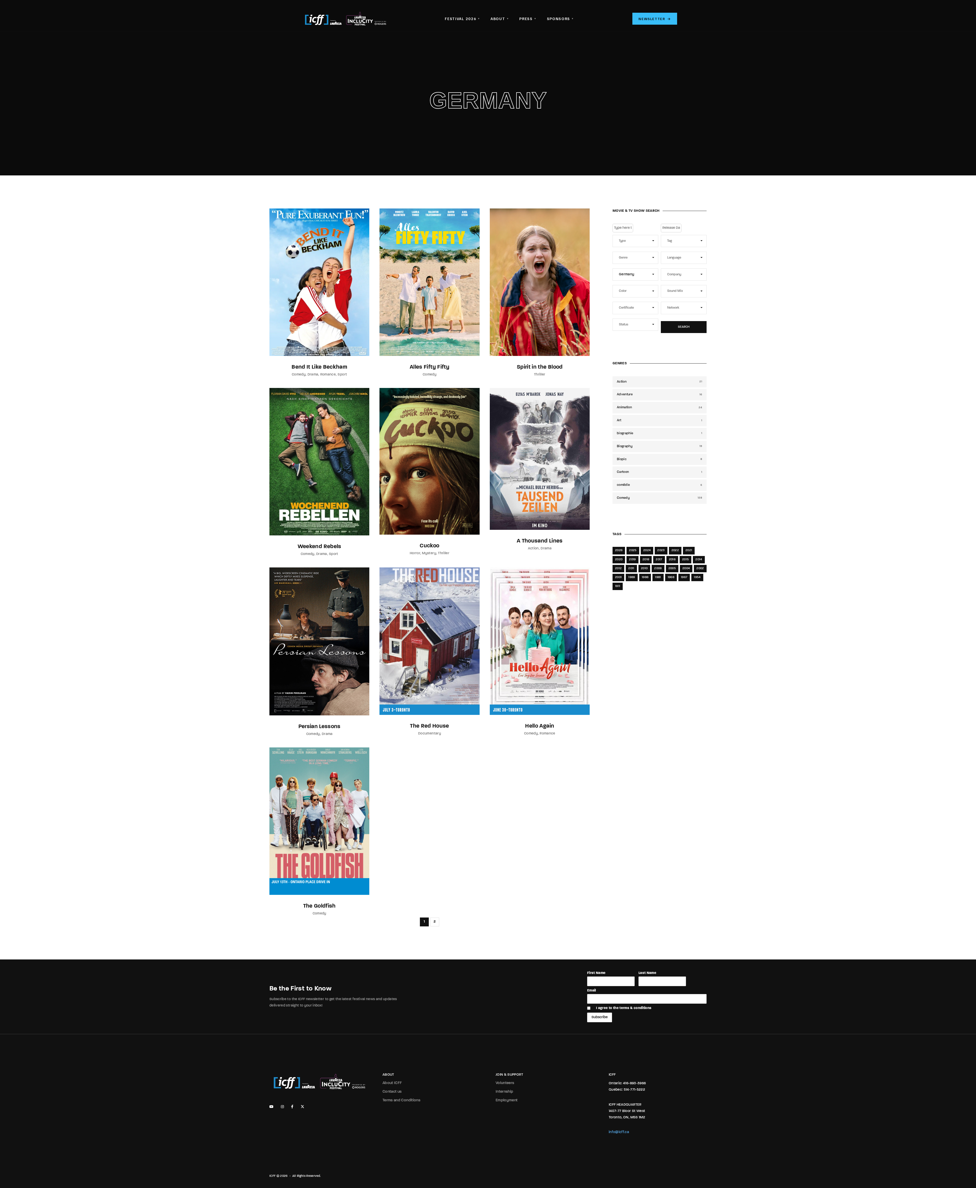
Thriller (539, 375)
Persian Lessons (319, 727)
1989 (631, 577)
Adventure (659, 394)
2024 (647, 550)
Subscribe (599, 1017)
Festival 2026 (462, 18)
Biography (659, 446)
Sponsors (560, 18)
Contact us (392, 1092)
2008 (658, 568)
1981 (658, 577)
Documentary (429, 733)
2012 (618, 568)
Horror (415, 553)
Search (684, 326)
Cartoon (659, 472)
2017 (659, 559)
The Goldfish (319, 906)
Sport (342, 375)
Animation (659, 407)
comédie (659, 485)
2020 (618, 559)
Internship (504, 1092)
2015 (685, 559)
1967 (684, 577)
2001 (618, 577)
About (500, 18)
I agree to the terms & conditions (624, 1008)
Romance (328, 375)
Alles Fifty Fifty (429, 367)
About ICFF (392, 1083)
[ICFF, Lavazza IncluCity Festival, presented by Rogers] (345, 18)
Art (659, 420)
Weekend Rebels (319, 547)
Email (591, 990)
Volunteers (505, 1083)
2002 (700, 568)
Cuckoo (429, 546)
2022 (675, 550)
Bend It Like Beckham (319, 367)
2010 (644, 568)
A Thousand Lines (540, 541)
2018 (646, 559)
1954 (697, 577)
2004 (686, 568)
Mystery (429, 553)
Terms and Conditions (401, 1100)
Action (533, 548)
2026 (618, 550)
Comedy (299, 375)
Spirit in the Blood (540, 367)
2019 (632, 559)
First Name (596, 973)
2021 (688, 550)
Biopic (659, 459)
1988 (645, 577)
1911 (617, 586)
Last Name (647, 973)
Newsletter (654, 19)
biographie (659, 433)
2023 (661, 550)
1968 (671, 577)
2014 (698, 559)
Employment (507, 1100)
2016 (672, 559)
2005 (672, 568)
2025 (632, 550)
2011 (631, 568)
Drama (313, 375)
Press (527, 18)
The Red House (429, 726)
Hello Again (539, 726)
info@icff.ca (619, 1132)
